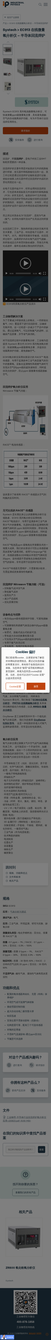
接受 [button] (36, 686)
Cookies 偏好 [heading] (25, 652)
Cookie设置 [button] (15, 686)
